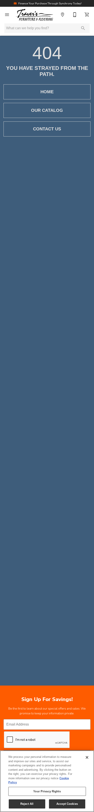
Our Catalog (47, 110)
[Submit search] (83, 28)
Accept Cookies (67, 803)
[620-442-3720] (75, 14)
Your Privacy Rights (47, 791)
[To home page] (34, 14)
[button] (7, 14)
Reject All (26, 803)
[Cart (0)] (87, 14)
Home (47, 91)
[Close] (87, 757)
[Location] (62, 14)
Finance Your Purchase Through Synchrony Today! (50, 3)
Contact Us (47, 128)
